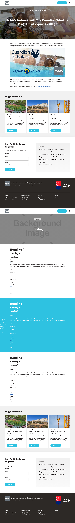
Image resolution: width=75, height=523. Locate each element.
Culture (13, 199)
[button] (14, 3)
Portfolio (27, 2)
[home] (7, 3)
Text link (11, 286)
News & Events (33, 2)
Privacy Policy (68, 206)
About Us (6, 197)
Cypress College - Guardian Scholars (43, 86)
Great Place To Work (41, 2)
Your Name (6, 156)
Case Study (49, 2)
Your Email (6, 162)
